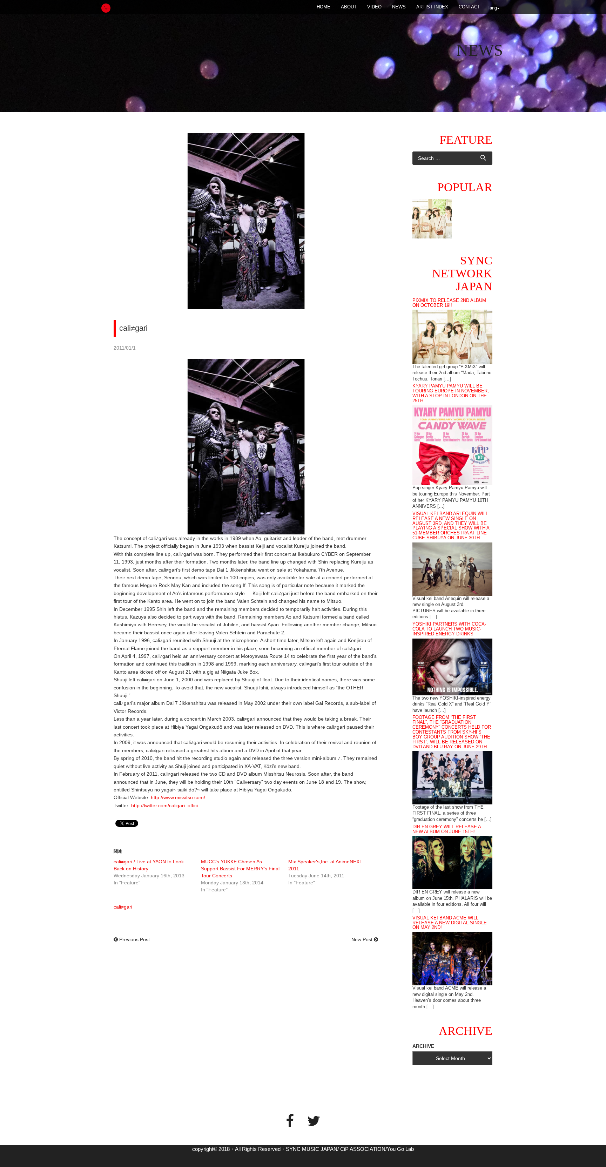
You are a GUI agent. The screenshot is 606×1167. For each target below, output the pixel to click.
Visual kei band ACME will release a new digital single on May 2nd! (449, 923)
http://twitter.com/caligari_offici (164, 805)
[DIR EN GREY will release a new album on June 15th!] (452, 862)
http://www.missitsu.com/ (178, 797)
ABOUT (349, 6)
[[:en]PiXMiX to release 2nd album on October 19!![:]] (432, 218)
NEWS (399, 6)
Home (323, 6)
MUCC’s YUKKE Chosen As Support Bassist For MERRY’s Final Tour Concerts (240, 868)
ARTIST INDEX (432, 6)
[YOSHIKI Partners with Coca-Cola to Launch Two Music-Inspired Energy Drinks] (452, 666)
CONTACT (469, 6)
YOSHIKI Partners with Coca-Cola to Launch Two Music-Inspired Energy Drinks (449, 629)
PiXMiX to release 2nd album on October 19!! (449, 303)
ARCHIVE (423, 1046)
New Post (361, 939)
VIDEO (374, 6)
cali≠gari (123, 907)
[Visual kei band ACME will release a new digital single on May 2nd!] (452, 958)
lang (493, 8)
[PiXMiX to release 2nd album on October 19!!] (452, 336)
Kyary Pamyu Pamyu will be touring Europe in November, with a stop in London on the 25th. (450, 393)
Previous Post (134, 939)
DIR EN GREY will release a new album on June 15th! (446, 829)
